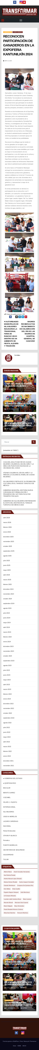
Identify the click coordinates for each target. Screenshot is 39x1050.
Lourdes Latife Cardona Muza (12, 899)
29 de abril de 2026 (12, 967)
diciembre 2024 (8, 589)
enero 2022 (7, 756)
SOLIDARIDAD (8, 854)
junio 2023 (6, 675)
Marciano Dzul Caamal (21, 902)
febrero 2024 (7, 637)
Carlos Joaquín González (26, 882)
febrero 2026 (7, 527)
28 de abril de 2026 (12, 987)
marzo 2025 (7, 579)
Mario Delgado (8, 906)
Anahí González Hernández (22, 871)
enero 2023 (7, 699)
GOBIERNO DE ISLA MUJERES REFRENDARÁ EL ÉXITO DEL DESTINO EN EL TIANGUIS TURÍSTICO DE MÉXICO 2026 (19, 503)
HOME (19, 1045)
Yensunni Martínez (22, 913)
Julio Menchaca (25, 892)
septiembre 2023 (8, 660)
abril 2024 (6, 627)
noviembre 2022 (8, 708)
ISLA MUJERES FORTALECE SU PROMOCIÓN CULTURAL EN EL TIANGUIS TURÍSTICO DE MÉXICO (19, 483)
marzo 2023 (7, 689)
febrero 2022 (7, 751)
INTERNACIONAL (9, 807)
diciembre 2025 (8, 537)
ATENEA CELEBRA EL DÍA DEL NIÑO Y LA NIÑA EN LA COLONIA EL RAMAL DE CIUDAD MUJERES (19, 474)
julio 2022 (6, 727)
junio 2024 (6, 618)
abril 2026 (6, 517)
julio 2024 (6, 613)
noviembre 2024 (8, 594)
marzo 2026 (7, 522)
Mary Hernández (19, 906)
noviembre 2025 (8, 541)
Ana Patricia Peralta (9, 875)
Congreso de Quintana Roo (25, 885)
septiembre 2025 (8, 551)
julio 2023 (6, 670)
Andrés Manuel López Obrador (13, 878)
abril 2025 (6, 575)
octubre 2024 (7, 598)
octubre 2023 (7, 656)
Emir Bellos (7, 889)
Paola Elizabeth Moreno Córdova (13, 909)
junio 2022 (6, 732)
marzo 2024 (7, 632)
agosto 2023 (7, 665)
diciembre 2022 (8, 703)
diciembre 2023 (8, 646)
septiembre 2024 (8, 603)
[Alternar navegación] (20, 20)
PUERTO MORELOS (10, 845)
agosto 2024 (7, 608)
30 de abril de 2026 (12, 947)
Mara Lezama (27, 899)
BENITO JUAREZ (9, 792)
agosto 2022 (7, 722)
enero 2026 (7, 532)
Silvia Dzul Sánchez (9, 913)
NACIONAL (7, 826)
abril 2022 (6, 742)
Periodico (6, 840)
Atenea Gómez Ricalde (10, 882)
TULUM (5, 859)
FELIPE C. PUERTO (10, 802)
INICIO (24, 1045)
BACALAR (6, 788)
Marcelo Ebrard (8, 902)
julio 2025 (6, 560)
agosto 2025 (7, 556)
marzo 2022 (7, 746)
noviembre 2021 (8, 765)
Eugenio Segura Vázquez (11, 892)
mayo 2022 (7, 737)
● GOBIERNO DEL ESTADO (12, 778)
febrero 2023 (7, 694)
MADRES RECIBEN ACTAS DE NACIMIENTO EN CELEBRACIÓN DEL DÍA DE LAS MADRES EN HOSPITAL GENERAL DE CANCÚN (27, 331)
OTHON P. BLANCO (10, 835)
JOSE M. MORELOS (10, 816)
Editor (18, 355)
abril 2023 (6, 684)
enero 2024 (7, 641)
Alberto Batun (8, 871)
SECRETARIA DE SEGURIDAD (14, 850)
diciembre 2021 (8, 761)
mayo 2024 (7, 622)
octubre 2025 (7, 546)
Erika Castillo (16, 889)
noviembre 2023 (8, 651)
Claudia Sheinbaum (9, 885)
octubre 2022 (7, 713)
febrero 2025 (7, 584)
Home (14, 1045)
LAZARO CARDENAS (17, 32)
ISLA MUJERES (18, 381)
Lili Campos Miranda (10, 895)
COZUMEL (7, 797)
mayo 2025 (7, 570)
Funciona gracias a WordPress (11, 1041)
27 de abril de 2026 (12, 1008)
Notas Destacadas (9, 831)
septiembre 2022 (8, 718)
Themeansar (33, 1041)
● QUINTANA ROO (8, 32)
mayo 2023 (7, 680)
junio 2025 (6, 565)
